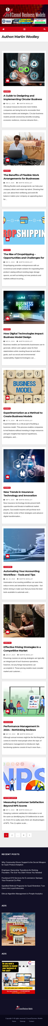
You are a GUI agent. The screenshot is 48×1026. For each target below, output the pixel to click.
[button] (44, 29)
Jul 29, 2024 (10, 579)
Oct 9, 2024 (10, 420)
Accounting (8, 567)
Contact (31, 1021)
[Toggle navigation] (24, 29)
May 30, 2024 (10, 734)
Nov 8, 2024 (10, 341)
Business (7, 91)
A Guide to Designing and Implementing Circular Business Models (22, 99)
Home (14, 1021)
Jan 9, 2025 (10, 183)
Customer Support (10, 798)
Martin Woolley (26, 103)
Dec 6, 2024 (10, 262)
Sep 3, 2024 (10, 500)
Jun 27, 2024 (10, 655)
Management (8, 722)
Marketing (7, 642)
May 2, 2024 (10, 810)
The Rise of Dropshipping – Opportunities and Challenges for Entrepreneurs (23, 258)
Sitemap (22, 1021)
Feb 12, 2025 (10, 103)
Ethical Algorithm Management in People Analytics (22, 894)
